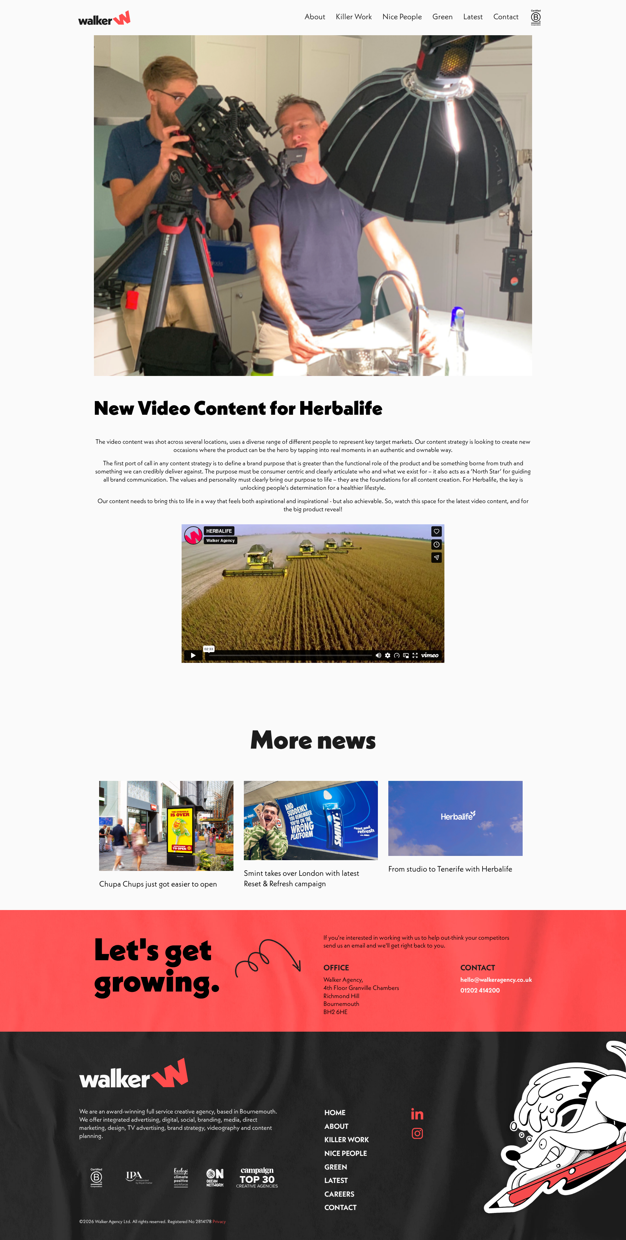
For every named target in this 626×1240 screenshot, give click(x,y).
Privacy (219, 1221)
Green (335, 1167)
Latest (336, 1180)
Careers (339, 1194)
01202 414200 (480, 990)
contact (340, 1207)
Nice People (345, 1153)
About (336, 1126)
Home (335, 1112)
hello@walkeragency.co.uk (496, 979)
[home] (104, 17)
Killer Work (346, 1139)
